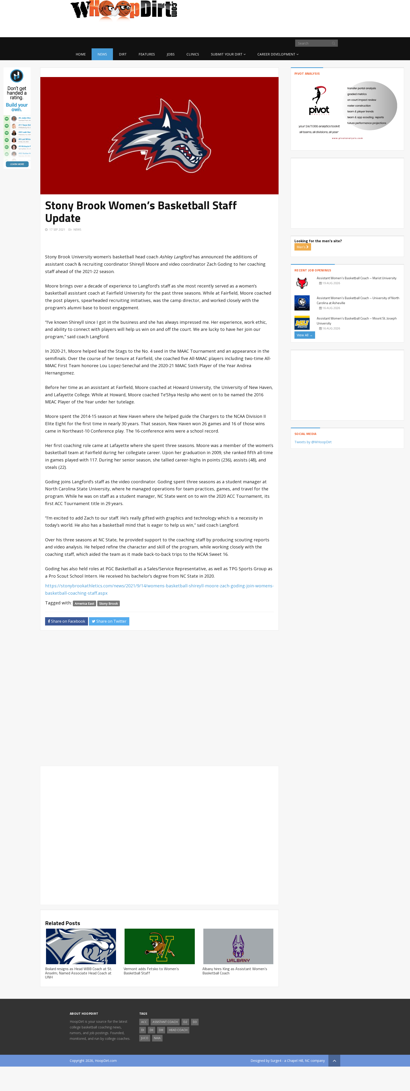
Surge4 (275, 1060)
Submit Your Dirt (226, 54)
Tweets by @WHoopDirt (313, 442)
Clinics (192, 54)
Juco (144, 1038)
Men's (301, 246)
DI (142, 1030)
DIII (161, 1030)
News (102, 54)
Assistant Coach (165, 1022)
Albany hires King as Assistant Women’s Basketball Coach (234, 971)
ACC (144, 1022)
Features (147, 54)
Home (81, 54)
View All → (305, 335)
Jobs (171, 54)
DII (151, 1030)
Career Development (276, 54)
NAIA (157, 1038)
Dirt (123, 54)
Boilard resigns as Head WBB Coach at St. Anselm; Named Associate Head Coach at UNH (78, 973)
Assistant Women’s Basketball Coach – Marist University (356, 277)
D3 (195, 1022)
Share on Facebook (67, 621)
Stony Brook (108, 603)
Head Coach (178, 1030)
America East (84, 603)
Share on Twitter (110, 621)
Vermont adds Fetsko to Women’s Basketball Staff (151, 971)
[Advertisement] (302, 30)
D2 (185, 1022)
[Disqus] (159, 700)
